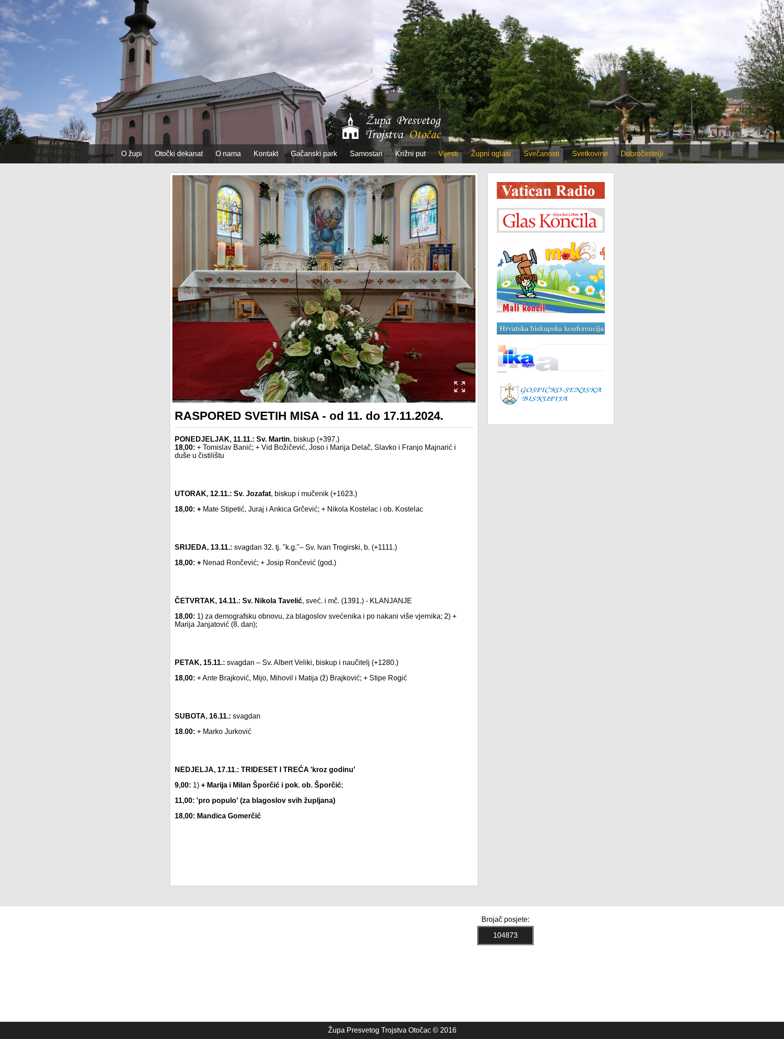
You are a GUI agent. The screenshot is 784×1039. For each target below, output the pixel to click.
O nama (228, 154)
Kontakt (266, 154)
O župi (131, 154)
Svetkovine (590, 154)
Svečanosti (541, 154)
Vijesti (448, 154)
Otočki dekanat (179, 154)
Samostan (366, 154)
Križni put (410, 154)
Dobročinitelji (642, 154)
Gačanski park (314, 154)
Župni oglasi (491, 154)
